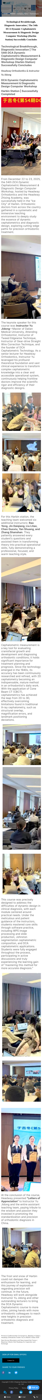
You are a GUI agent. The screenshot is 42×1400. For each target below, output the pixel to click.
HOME (5, 14)
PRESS (12, 14)
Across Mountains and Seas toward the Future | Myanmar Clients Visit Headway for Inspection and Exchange (19, 1342)
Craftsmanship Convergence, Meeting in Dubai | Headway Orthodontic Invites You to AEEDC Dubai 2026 (20, 1336)
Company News (22, 14)
